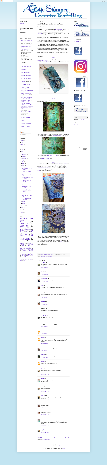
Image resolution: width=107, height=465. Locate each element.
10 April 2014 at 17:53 (45, 374)
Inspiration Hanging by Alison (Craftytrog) (27, 178)
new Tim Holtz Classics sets (51, 155)
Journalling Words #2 (45, 158)
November (24, 154)
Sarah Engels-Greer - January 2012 (26, 108)
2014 (22, 151)
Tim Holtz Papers (30, 245)
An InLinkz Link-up (41, 251)
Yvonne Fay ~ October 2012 (26, 126)
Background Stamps (24, 226)
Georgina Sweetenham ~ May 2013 (26, 64)
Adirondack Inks (23, 249)
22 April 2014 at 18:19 (45, 407)
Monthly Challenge (25, 239)
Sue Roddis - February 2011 (26, 117)
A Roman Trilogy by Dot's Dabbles (26, 181)
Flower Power (30, 249)
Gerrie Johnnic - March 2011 (26, 66)
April (23, 167)
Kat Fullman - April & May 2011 (27, 78)
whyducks (43, 301)
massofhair (43, 262)
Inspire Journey (25, 184)
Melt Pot (22, 256)
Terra (32, 255)
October (23, 156)
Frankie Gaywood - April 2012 (26, 61)
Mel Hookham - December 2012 (26, 100)
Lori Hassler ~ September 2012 (26, 87)
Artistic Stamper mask (57, 135)
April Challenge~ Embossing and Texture (27, 199)
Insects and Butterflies (45, 61)
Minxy (32, 244)
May (23, 165)
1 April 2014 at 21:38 (44, 311)
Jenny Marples (43, 315)
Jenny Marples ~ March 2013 (26, 74)
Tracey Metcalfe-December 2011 (26, 122)
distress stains (27, 229)
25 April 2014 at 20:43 (45, 425)
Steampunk (29, 243)
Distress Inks (24, 223)
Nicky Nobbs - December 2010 (26, 104)
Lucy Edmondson (24, 91)
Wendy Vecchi (30, 254)
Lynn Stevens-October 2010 (26, 93)
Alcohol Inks (23, 240)
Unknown (43, 330)
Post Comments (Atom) (46, 439)
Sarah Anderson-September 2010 (27, 106)
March (23, 201)
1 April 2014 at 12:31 (44, 304)
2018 (22, 144)
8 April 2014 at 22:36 (44, 357)
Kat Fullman (23, 77)
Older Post (67, 437)
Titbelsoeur (23, 222)
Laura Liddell (23, 81)
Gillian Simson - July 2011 (25, 68)
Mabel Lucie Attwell (26, 233)
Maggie (42, 368)
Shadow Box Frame (28, 259)
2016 (22, 147)
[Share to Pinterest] (63, 254)
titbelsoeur (22, 23)
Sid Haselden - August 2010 (26, 111)
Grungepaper (29, 247)
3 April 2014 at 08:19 (44, 319)
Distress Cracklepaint (28, 251)
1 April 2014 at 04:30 (44, 281)
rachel (42, 292)
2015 (22, 149)
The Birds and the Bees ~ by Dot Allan (27, 169)
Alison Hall (24, 225)
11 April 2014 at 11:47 (45, 382)
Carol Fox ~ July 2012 (25, 49)
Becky (42, 386)
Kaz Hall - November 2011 (25, 79)
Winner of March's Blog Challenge (26, 193)
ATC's (27, 244)
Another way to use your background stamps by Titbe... (26, 190)
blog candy (24, 250)
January (23, 205)
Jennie (53, 162)
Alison (53, 98)
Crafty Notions (23, 255)
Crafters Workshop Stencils (42, 60)
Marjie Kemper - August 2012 (26, 97)
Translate (82, 119)
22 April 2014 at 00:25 (45, 399)
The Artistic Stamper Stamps (26, 219)
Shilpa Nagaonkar (44, 278)
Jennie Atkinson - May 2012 (26, 72)
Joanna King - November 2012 (26, 75)
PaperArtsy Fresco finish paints (43, 167)
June (23, 163)
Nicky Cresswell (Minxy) (25, 103)
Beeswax (26, 256)
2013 (22, 207)
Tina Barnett (23, 120)
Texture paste (57, 163)
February (24, 203)
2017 (22, 146)
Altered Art (28, 237)
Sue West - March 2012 (25, 119)
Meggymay (43, 354)
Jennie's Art (22, 243)
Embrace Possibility (25, 183)
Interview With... (24, 257)
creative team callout (49, 256)
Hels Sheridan (23, 69)
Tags (32, 231)
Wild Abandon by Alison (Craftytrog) (26, 187)
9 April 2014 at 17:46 (44, 364)
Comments (24, 134)
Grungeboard (22, 253)
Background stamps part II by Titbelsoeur (27, 175)
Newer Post (40, 437)
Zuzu (30, 240)
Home (54, 437)
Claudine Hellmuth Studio (25, 242)
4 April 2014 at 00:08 (44, 333)
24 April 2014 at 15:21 (45, 414)
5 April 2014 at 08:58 (44, 350)
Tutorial (24, 260)
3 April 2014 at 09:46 (44, 326)
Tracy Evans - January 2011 (26, 123)
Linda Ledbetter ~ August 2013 (26, 84)
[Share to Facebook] (62, 254)
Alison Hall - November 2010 (26, 41)
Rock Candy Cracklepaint (25, 248)
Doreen (42, 403)
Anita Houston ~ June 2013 (26, 44)
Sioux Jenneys (23, 228)
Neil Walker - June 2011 (25, 101)
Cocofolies (43, 378)
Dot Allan (39, 33)
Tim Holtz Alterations (25, 238)
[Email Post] (56, 254)
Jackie (42, 347)
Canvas (23, 247)
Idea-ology (22, 230)
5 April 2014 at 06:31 (44, 343)
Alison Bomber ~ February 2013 (26, 40)
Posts (23, 132)
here (61, 241)
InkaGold (28, 253)
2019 (22, 142)
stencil (65, 163)
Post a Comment (42, 434)
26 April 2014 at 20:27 (45, 432)
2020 (22, 140)
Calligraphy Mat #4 (57, 157)
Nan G (42, 271)
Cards (27, 231)
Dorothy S (43, 395)
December (24, 152)
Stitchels (28, 255)
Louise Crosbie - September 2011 (27, 90)
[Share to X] (61, 254)
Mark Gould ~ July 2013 (25, 98)
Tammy (42, 411)
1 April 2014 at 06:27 (44, 289)
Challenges (31, 256)
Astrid (53, 57)
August (23, 160)
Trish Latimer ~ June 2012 (25, 125)
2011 (22, 210)
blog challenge (43, 256)
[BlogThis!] (59, 254)
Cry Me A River (25, 173)
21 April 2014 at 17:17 (45, 391)
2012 (22, 209)
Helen (42, 285)
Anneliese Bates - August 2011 (26, 46)
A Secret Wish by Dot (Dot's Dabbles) (27, 196)
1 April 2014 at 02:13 (44, 274)
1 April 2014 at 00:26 (44, 267)
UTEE (23, 245)
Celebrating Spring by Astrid (27, 171)
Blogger (63, 448)
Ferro (21, 260)
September (24, 158)
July (23, 161)
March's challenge (58, 29)
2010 (22, 212)
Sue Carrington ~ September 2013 (27, 116)
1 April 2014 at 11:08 (44, 297)
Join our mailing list (77, 41)
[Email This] (58, 254)
